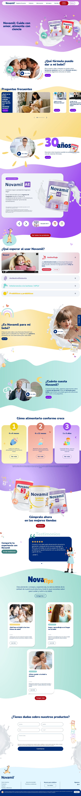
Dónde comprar (64, 3)
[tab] (37, 117)
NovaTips (56, 3)
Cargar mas (40, 698)
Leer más (47, 75)
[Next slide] (46, 117)
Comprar (40, 526)
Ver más (56, 269)
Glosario (4, 786)
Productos (31, 3)
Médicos (72, 3)
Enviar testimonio (9, 552)
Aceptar (77, 792)
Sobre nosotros (39, 3)
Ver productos (46, 269)
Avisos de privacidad (31, 782)
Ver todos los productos (40, 235)
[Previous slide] (34, 117)
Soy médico (50, 785)
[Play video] (31, 102)
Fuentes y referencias (7, 787)
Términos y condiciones (30, 784)
